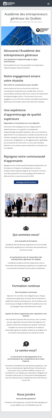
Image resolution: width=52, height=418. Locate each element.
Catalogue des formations (26, 182)
